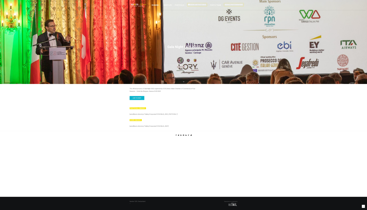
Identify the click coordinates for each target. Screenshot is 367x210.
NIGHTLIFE (168, 5)
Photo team (215, 5)
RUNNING (155, 5)
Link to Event (137, 98)
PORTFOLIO (179, 5)
